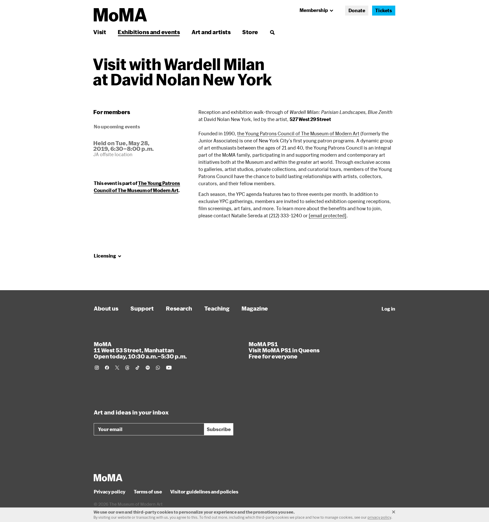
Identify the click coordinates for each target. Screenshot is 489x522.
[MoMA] (108, 477)
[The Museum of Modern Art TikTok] (137, 368)
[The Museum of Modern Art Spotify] (148, 368)
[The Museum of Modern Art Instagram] (97, 368)
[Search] (272, 32)
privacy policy (379, 517)
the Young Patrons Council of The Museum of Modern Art (298, 133)
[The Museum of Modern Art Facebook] (107, 368)
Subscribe (219, 429)
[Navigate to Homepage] (120, 15)
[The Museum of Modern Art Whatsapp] (158, 368)
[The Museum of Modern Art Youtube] (169, 368)
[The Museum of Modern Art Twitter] (117, 368)
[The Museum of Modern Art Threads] (127, 368)
